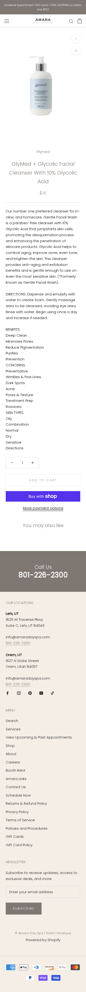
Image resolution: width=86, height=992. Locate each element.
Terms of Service (20, 819)
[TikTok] (52, 693)
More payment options (43, 508)
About (11, 753)
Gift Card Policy (19, 844)
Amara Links (16, 778)
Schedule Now (18, 795)
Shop (10, 745)
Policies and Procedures (27, 828)
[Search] (71, 21)
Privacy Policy (17, 811)
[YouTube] (41, 693)
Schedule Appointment (18, 5)
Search (12, 720)
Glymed (43, 151)
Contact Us (16, 786)
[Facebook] (7, 693)
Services (13, 729)
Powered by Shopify (43, 939)
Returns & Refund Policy (26, 803)
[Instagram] (19, 693)
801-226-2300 (18, 643)
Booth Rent (15, 770)
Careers (13, 762)
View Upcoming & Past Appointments (39, 737)
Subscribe (24, 908)
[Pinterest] (30, 693)
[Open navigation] (6, 21)
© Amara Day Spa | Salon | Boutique (43, 933)
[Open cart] (80, 20)
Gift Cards (41, 5)
